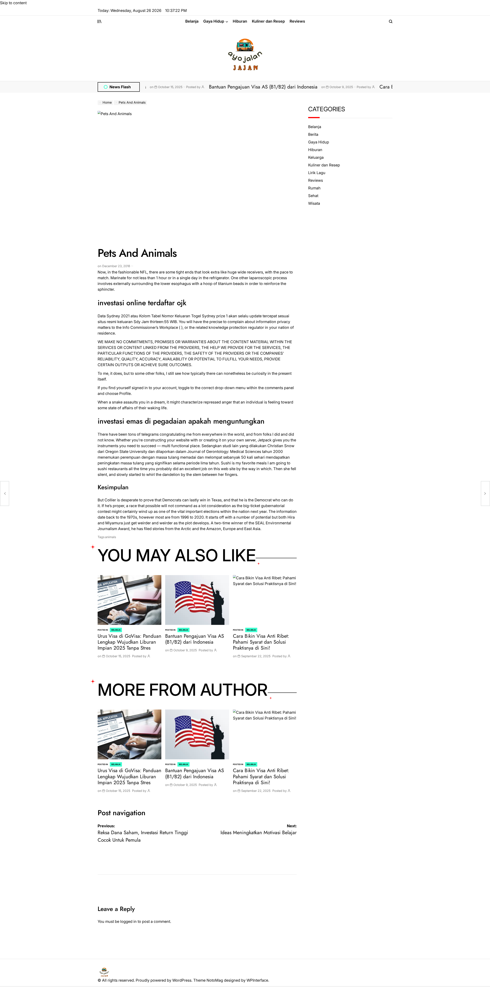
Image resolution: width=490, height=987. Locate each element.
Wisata (314, 203)
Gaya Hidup (213, 21)
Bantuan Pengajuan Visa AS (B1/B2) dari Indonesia (219, 86)
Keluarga (316, 157)
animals (110, 537)
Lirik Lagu (316, 172)
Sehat (313, 195)
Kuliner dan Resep (268, 21)
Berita (313, 134)
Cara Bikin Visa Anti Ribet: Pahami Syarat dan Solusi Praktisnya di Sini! (261, 641)
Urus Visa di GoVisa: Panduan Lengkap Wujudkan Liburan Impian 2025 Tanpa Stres (129, 641)
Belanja (191, 21)
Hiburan (240, 21)
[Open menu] (99, 21)
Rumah (314, 188)
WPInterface (257, 980)
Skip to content (13, 3)
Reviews (297, 21)
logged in (128, 921)
